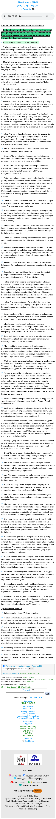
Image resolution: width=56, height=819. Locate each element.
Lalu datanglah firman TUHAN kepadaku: (21, 42)
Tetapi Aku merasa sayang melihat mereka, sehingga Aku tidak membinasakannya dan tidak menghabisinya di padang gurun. (27, 240)
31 (2, 420)
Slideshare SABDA (30, 785)
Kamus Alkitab (28, 706)
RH (35, 697)
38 (2, 504)
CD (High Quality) (24, 687)
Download (28, 701)
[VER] (19, 5)
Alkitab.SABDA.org (28, 726)
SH (31, 697)
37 (2, 494)
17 (2, 237)
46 (2, 617)
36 (2, 484)
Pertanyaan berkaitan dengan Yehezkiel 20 (23, 666)
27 (2, 360)
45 (2, 613)
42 (2, 571)
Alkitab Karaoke (47, 679)
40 (2, 536)
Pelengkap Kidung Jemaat (28, 718)
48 (2, 647)
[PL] (32, 5)
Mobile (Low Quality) (9, 687)
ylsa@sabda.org (37, 806)
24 (2, 323)
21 (2, 281)
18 (2, 247)
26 (2, 346)
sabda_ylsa (16, 776)
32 (2, 440)
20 (2, 272)
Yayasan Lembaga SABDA (37, 776)
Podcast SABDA (40, 783)
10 (2, 148)
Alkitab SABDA (28, 677)
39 (2, 519)
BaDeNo (30, 682)
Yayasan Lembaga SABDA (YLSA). (19, 798)
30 (2, 408)
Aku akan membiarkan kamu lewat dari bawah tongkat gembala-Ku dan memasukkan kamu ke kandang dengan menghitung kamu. (26, 497)
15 (2, 210)
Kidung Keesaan (28, 711)
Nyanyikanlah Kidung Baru (28, 716)
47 (2, 627)
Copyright (28, 723)
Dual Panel (29, 741)
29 (2, 398)
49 (2, 654)
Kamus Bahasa (28, 708)
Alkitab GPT (28, 735)
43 (2, 583)
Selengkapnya (37, 778)
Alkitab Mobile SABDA (28, 2)
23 (2, 314)
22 (2, 301)
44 (2, 596)
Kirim (31, 669)
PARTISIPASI (27, 791)
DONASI (38, 791)
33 (2, 452)
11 (2, 156)
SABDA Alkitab (19, 783)
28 (2, 373)
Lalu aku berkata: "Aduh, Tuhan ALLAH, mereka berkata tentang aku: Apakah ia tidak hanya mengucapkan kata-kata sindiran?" (27, 657)
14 (2, 200)
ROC (40, 697)
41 (2, 556)
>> (36, 9)
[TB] (26, 5)
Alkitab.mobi (28, 721)
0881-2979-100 (16, 806)
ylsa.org (22, 809)
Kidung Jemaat (28, 714)
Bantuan (28, 738)
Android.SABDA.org (28, 729)
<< (20, 9)
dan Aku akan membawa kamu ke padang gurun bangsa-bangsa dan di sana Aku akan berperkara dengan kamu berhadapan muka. (27, 477)
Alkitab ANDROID (28, 703)
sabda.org (32, 809)
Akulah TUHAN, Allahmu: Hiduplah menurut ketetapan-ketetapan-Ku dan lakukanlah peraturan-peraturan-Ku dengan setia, (28, 265)
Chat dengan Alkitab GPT (29, 673)
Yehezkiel (27, 9)
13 (2, 178)
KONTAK (17, 791)
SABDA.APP (28, 731)
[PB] (36, 5)
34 (2, 462)
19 (2, 262)
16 (2, 225)
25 (2, 336)
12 (2, 165)
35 (2, 475)
